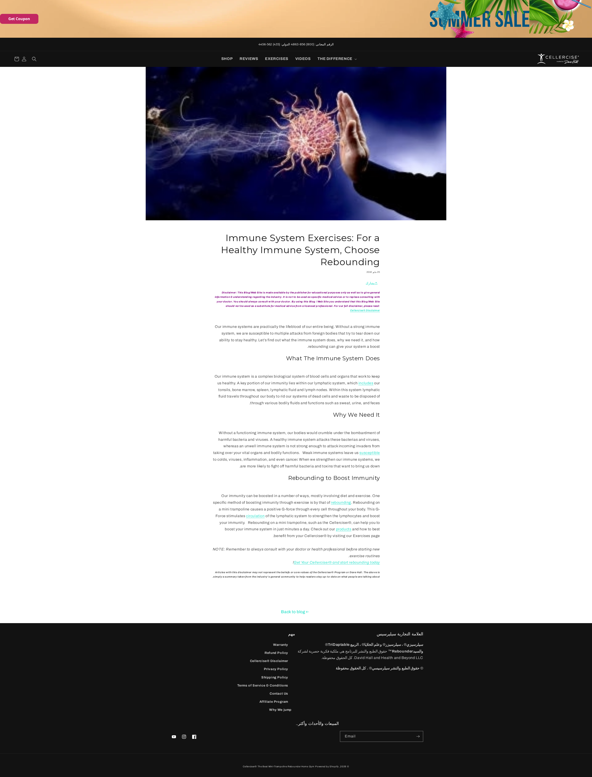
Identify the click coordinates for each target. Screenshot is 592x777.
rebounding (341, 502)
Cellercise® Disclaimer (269, 661)
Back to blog (293, 611)
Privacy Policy (276, 669)
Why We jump (280, 710)
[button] (336, 59)
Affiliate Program (273, 701)
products (344, 529)
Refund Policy (276, 653)
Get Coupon (19, 18)
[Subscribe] (418, 736)
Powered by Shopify (327, 766)
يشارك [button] (370, 283)
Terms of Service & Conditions (262, 685)
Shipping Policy (274, 677)
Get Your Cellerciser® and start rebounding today (337, 562)
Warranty (280, 644)
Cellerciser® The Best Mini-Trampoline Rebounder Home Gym (278, 766)
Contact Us (279, 693)
